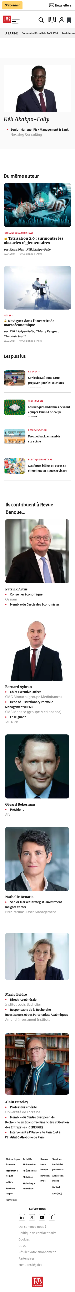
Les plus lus (15, 356)
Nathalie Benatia (19, 897)
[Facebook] (53, 1217)
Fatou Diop (14, 249)
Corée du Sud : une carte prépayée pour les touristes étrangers (46, 383)
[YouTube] (43, 1217)
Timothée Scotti (14, 336)
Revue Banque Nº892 (30, 253)
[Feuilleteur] (52, 20)
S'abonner (12, 5)
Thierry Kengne (47, 331)
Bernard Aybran (18, 687)
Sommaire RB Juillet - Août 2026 (40, 33)
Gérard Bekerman (20, 804)
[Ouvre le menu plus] (16, 20)
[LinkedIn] (23, 1217)
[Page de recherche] (41, 20)
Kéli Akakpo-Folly (38, 249)
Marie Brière (16, 994)
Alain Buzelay (16, 1102)
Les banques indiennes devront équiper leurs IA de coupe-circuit (49, 412)
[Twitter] (33, 1217)
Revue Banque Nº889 (30, 340)
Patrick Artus (16, 589)
